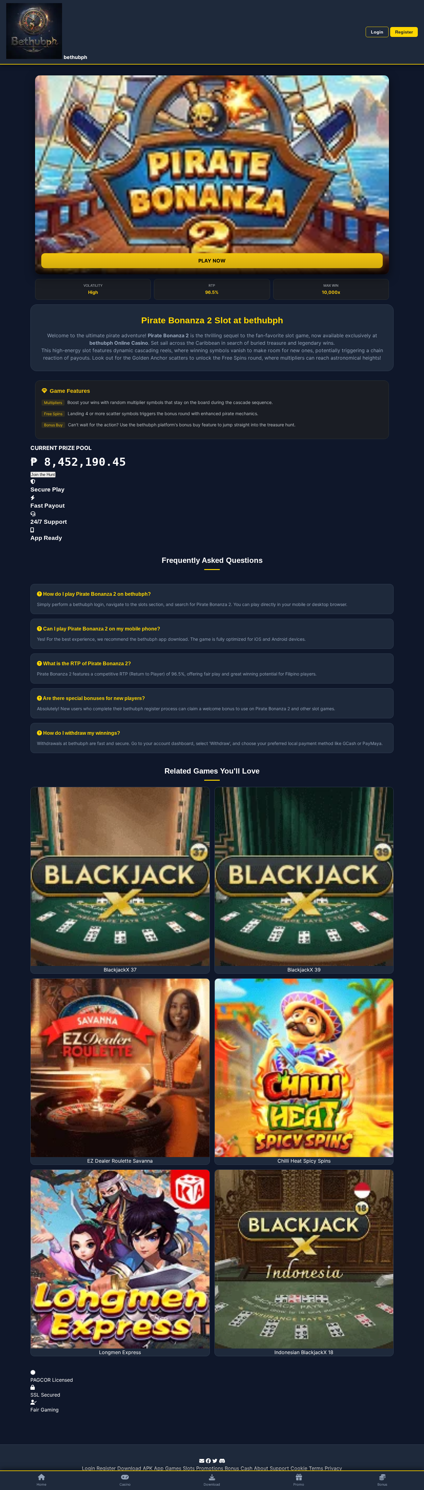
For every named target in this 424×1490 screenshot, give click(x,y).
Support (279, 1468)
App (159, 1468)
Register (404, 31)
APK (147, 1468)
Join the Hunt (43, 474)
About (261, 1468)
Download (129, 1468)
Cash (246, 1468)
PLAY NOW (212, 261)
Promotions (209, 1468)
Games (173, 1468)
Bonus (232, 1468)
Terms (316, 1468)
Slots (189, 1468)
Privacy (333, 1468)
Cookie (299, 1468)
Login (377, 31)
